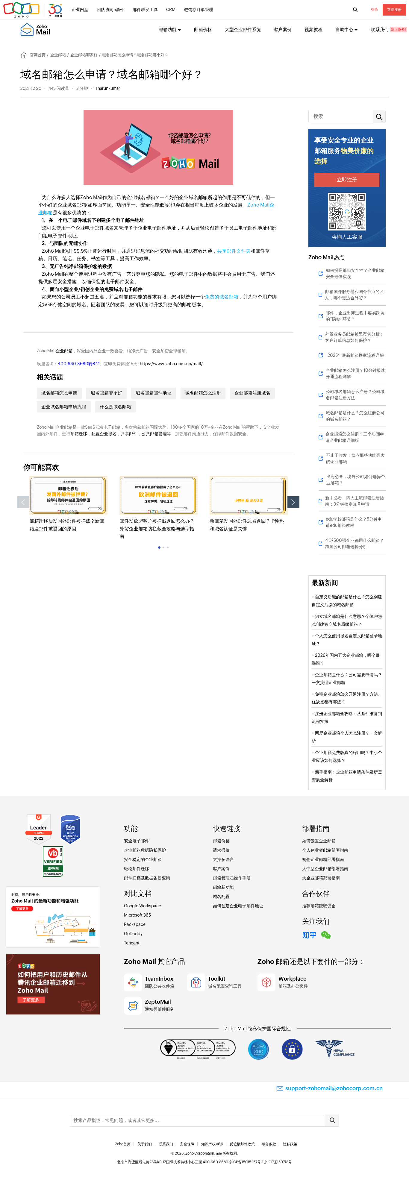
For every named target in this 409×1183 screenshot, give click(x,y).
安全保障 (187, 1144)
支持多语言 (223, 859)
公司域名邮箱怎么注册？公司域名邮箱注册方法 (355, 394)
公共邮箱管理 (154, 433)
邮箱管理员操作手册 (232, 878)
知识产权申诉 (212, 1144)
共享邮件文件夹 (234, 251)
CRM (170, 9)
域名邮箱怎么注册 (203, 392)
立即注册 (394, 9)
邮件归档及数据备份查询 (147, 878)
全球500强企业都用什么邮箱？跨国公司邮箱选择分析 (354, 543)
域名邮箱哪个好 (106, 392)
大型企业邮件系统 (243, 29)
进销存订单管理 (198, 9)
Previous (23, 502)
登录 (374, 9)
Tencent (132, 943)
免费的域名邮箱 (221, 297)
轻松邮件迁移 (136, 868)
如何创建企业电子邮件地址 (238, 905)
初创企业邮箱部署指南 (323, 859)
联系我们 (380, 29)
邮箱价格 (203, 29)
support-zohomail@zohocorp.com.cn (334, 1088)
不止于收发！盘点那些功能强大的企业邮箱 (355, 458)
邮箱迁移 (78, 433)
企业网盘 (80, 9)
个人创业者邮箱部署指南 (325, 850)
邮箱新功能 (223, 887)
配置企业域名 (103, 433)
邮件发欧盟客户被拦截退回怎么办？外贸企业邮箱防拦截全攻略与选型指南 (156, 528)
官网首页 (38, 55)
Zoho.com (33, 10)
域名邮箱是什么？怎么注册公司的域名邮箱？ (355, 415)
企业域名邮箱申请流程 (63, 406)
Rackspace (135, 924)
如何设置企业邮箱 (319, 840)
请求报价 (221, 850)
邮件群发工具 (145, 9)
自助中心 (344, 29)
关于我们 (144, 1144)
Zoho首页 (123, 1144)
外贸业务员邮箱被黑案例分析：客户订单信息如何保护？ (354, 337)
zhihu (309, 934)
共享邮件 (129, 433)
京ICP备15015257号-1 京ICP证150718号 (260, 1162)
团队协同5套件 (110, 9)
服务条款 (269, 1144)
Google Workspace (142, 905)
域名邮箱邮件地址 (154, 392)
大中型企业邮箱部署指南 (325, 868)
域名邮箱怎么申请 (59, 392)
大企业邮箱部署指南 (321, 878)
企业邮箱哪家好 (84, 55)
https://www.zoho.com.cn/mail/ (171, 363)
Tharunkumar (107, 88)
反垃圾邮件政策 (242, 1144)
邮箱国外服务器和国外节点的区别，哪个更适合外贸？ (354, 294)
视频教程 (313, 29)
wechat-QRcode (326, 934)
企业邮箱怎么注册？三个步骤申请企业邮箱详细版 (354, 437)
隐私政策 (290, 1144)
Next (293, 502)
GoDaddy (133, 933)
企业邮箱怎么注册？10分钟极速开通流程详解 (355, 373)
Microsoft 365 (137, 915)
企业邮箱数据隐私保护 (145, 850)
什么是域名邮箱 (115, 406)
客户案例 (283, 29)
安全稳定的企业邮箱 (143, 859)
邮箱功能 (168, 29)
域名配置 (221, 896)
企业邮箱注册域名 (252, 392)
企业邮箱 (58, 55)
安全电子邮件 (136, 840)
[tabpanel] (68, 504)
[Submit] (332, 1120)
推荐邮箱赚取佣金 (319, 905)
